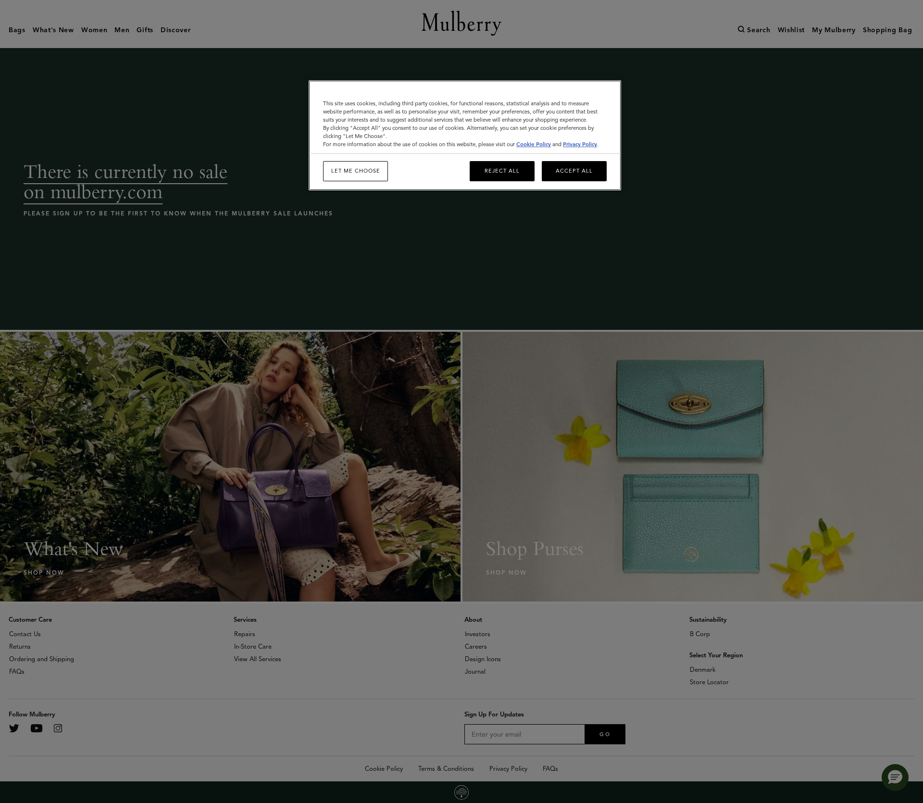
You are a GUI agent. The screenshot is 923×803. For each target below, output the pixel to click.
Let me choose (355, 170)
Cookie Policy (533, 144)
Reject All (502, 170)
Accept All (574, 170)
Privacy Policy (580, 144)
